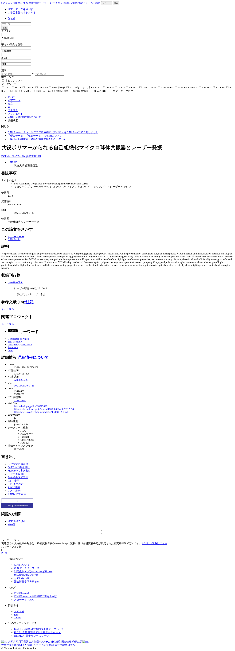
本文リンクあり (13, 80)
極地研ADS (62, 91)
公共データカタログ (121, 91)
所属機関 (6, 51)
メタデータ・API (24, 599)
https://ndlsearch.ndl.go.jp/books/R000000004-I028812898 (44, 409)
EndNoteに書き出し (19, 467)
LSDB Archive (43, 91)
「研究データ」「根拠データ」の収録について (34, 135)
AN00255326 (21, 379)
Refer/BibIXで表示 (18, 477)
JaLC (7, 87)
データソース (9, 84)
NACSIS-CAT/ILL (188, 87)
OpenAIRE (99, 91)
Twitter (17, 617)
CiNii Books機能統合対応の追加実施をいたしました (37, 139)
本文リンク (7, 77)
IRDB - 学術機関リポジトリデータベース (37, 632)
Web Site (11, 156)
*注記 (29, 302)
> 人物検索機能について (27, 117)
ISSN (4, 57)
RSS (16, 614)
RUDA (110, 87)
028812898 (20, 400)
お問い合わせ (21, 578)
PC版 (4, 553)
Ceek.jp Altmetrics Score (17, 505)
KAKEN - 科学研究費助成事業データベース (39, 629)
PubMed (27, 91)
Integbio (14, 91)
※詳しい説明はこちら (154, 543)
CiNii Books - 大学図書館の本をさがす (35, 596)
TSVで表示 (14, 487)
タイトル (6, 31)
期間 (3, 70)
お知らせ (19, 611)
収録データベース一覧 (27, 568)
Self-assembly (15, 341)
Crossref (30, 87)
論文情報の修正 (17, 521)
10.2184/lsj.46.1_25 (24, 385)
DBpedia (207, 87)
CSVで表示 (14, 490)
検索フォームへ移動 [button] (89, 3)
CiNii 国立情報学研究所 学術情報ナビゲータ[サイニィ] (32, 3)
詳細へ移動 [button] (70, 3)
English (11, 18)
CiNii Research (22, 593)
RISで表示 (13, 480)
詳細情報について (33, 357)
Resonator (13, 347)
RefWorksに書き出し (19, 464)
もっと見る (7, 309)
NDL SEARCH (16, 236)
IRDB (18, 87)
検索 (116, 3)
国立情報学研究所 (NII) (27, 581)
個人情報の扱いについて (28, 574)
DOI (3, 64)
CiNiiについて (22, 564)
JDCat (121, 87)
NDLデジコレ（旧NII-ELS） (86, 87)
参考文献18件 (33, 156)
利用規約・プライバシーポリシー (33, 571)
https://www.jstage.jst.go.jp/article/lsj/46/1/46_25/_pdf (41, 412)
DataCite (43, 87)
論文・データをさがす (20, 9)
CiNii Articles (149, 87)
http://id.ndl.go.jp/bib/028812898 (30, 406)
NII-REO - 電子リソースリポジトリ (34, 635)
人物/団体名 (8, 37)
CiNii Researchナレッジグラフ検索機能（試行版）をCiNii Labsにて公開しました (53, 132)
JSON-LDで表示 (17, 494)
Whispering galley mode (20, 344)
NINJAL (134, 87)
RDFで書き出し (17, 474)
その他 (11, 524)
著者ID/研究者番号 (12, 44)
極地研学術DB (81, 91)
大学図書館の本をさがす (22, 12)
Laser (10, 350)
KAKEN (220, 87)
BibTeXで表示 (16, 484)
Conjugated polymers (18, 338)
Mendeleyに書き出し (19, 470)
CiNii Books (167, 87)
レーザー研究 (15, 282)
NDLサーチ (58, 87)
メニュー (106, 3)
